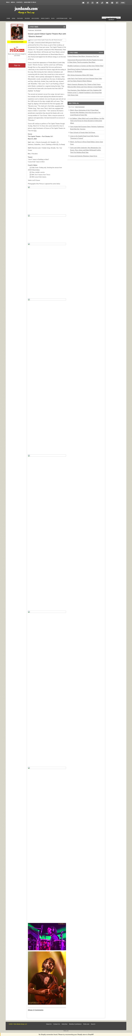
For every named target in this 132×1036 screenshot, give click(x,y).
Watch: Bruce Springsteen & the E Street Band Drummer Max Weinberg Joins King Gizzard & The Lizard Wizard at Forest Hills (85, 112)
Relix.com (86, 1024)
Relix (7, 2)
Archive (101, 52)
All (64, 26)
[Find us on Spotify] (112, 3)
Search (93, 1024)
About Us (49, 1024)
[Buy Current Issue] (17, 39)
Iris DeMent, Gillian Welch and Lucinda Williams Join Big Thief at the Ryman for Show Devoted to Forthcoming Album (87, 121)
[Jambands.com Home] (26, 14)
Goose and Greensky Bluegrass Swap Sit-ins (83, 156)
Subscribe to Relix (30, 2)
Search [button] (111, 19)
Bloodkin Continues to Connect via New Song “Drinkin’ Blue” (85, 66)
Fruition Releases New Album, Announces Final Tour (83, 56)
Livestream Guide (61, 18)
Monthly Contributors (75, 1024)
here (35, 130)
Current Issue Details (17, 42)
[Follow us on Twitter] (98, 3)
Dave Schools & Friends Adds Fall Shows (82, 132)
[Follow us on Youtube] (107, 3)
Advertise (64, 1024)
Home (8, 18)
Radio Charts (45, 18)
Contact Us (56, 1024)
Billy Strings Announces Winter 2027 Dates (80, 75)
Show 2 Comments (35, 1010)
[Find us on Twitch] (117, 3)
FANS (122, 2)
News (13, 18)
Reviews (27, 18)
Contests (19, 2)
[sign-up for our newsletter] (83, 3)
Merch (13, 2)
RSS (70, 18)
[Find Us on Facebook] (88, 3)
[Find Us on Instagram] (93, 3)
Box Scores (35, 18)
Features (20, 18)
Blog (53, 18)
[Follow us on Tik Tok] (102, 3)
